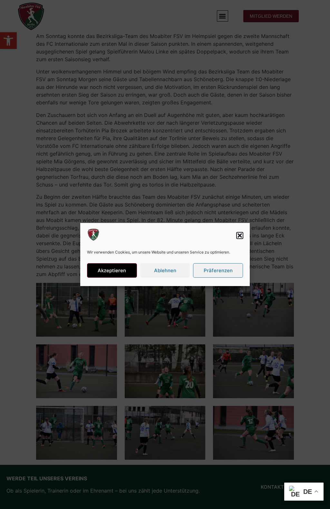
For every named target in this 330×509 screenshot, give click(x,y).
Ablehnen (165, 270)
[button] (240, 235)
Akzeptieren (112, 270)
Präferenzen (218, 270)
